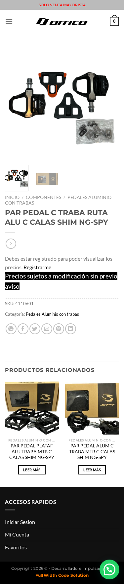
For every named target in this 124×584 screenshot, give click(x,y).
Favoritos (16, 547)
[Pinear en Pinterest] (58, 328)
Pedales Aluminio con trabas (52, 314)
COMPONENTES (43, 197)
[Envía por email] (46, 328)
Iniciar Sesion (20, 522)
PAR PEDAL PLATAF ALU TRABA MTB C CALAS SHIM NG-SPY (31, 451)
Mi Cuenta (17, 534)
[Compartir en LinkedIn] (70, 328)
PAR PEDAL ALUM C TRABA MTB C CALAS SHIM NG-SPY (92, 451)
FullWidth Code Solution (62, 575)
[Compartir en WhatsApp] (11, 328)
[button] (109, 569)
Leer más (32, 470)
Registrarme (37, 267)
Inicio (12, 197)
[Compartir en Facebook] (23, 328)
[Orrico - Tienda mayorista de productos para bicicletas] (62, 21)
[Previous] (15, 103)
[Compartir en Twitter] (34, 328)
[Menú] (9, 21)
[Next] (108, 103)
